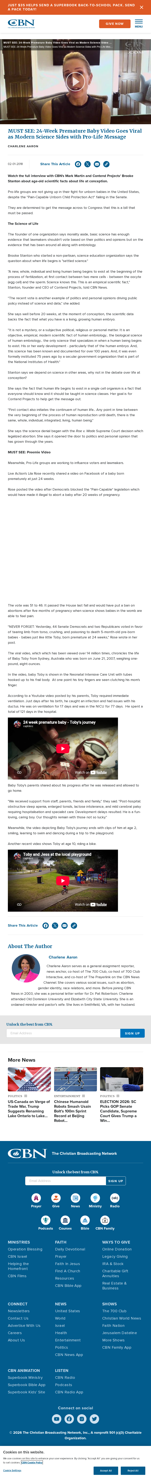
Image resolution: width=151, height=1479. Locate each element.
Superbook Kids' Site (26, 1392)
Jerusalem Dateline (119, 1333)
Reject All (133, 1471)
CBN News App (69, 1354)
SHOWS (109, 1304)
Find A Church (67, 1271)
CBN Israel (17, 1256)
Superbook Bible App (27, 1385)
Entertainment (68, 1340)
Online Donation (117, 1249)
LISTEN (62, 1370)
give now (115, 23)
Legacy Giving (115, 1256)
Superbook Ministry (25, 1377)
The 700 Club (114, 1311)
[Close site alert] (141, 7)
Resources (64, 1278)
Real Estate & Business (114, 1286)
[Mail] (97, 164)
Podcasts (63, 1385)
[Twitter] (87, 164)
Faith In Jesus (67, 1263)
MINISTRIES (19, 1242)
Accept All (106, 1471)
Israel (60, 1325)
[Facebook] (78, 164)
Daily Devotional (70, 1249)
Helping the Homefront (18, 1266)
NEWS (61, 1304)
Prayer (61, 1256)
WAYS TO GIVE (116, 1242)
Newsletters (19, 1311)
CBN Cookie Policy (31, 1462)
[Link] (106, 164)
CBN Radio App (69, 1392)
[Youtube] (56, 1419)
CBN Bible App (68, 1285)
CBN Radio (65, 1377)
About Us (16, 1340)
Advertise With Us (24, 1325)
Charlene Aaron (23, 146)
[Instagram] (82, 1419)
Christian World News (121, 1318)
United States (67, 1311)
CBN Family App (116, 1347)
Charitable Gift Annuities (115, 1273)
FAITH (60, 1242)
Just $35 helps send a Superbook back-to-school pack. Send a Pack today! (71, 7)
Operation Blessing (25, 1249)
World (60, 1318)
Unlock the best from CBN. (29, 1024)
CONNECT (18, 1304)
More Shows (113, 1340)
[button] (137, 23)
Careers (15, 1333)
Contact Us (18, 1318)
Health (61, 1333)
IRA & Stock (113, 1263)
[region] (75, 1462)
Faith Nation (113, 1325)
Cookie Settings (12, 1470)
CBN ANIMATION (24, 1370)
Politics (61, 1347)
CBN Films (17, 1276)
